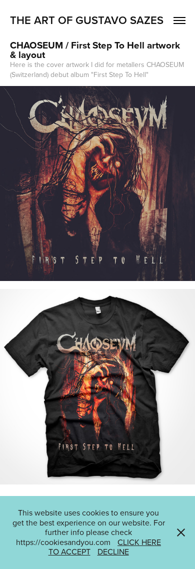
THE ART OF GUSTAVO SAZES (87, 20)
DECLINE (113, 551)
